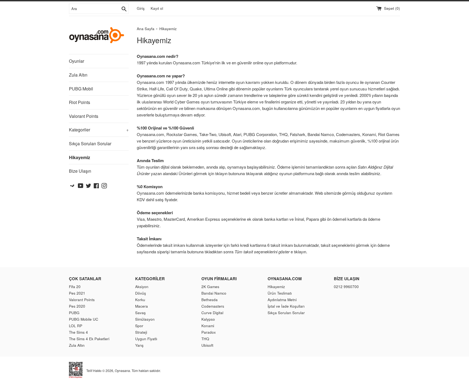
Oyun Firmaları (219, 279)
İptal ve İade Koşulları (286, 306)
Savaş (140, 312)
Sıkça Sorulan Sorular (90, 143)
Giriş (141, 8)
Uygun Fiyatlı (146, 338)
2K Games (210, 286)
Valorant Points (83, 116)
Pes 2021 (77, 293)
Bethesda (209, 299)
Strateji (141, 332)
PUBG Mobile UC (83, 319)
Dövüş (140, 293)
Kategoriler (99, 130)
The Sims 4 (78, 332)
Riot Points (79, 102)
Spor (139, 325)
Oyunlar (76, 61)
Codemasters (212, 306)
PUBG (74, 312)
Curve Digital (212, 312)
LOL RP (75, 325)
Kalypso (208, 319)
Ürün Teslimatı (280, 293)
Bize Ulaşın (80, 171)
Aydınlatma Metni (282, 299)
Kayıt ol (157, 8)
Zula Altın (78, 75)
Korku (140, 299)
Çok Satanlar (85, 279)
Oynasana (122, 370)
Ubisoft (207, 345)
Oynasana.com (285, 279)
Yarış (139, 345)
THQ (205, 338)
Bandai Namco (213, 293)
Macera (141, 306)
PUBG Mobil (81, 89)
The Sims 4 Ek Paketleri (89, 338)
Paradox (208, 332)
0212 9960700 (346, 286)
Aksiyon (141, 286)
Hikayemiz (79, 157)
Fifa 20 (75, 286)
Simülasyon (145, 319)
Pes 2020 (77, 306)
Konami (207, 325)
